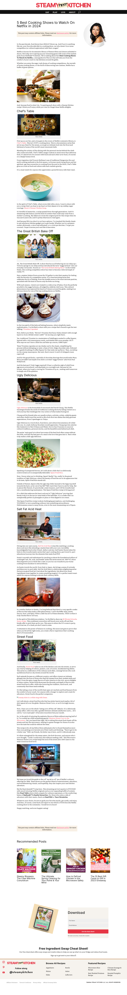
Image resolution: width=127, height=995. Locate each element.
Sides (48, 975)
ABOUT (72, 12)
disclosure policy (63, 33)
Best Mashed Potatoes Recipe (96, 974)
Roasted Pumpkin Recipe (114, 974)
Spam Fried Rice (57, 472)
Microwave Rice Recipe (94, 968)
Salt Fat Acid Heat (44, 546)
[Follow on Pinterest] (3, 967)
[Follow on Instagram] (3, 962)
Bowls (67, 967)
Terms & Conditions (25, 982)
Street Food (30, 666)
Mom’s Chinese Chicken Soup (35, 208)
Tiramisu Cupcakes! (30, 329)
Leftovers (68, 975)
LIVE (63, 12)
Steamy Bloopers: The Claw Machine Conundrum (26, 878)
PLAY (55, 12)
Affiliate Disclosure (12, 982)
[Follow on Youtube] (3, 972)
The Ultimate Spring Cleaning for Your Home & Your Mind (50, 879)
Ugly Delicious (22, 407)
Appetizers (50, 967)
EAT (47, 12)
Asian (67, 971)
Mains (48, 971)
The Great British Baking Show (53, 267)
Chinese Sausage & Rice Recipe (114, 968)
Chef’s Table (21, 143)
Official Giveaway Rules (50, 982)
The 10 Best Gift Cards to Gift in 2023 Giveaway (98, 878)
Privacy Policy (37, 982)
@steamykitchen (21, 972)
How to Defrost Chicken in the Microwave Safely (74, 878)
